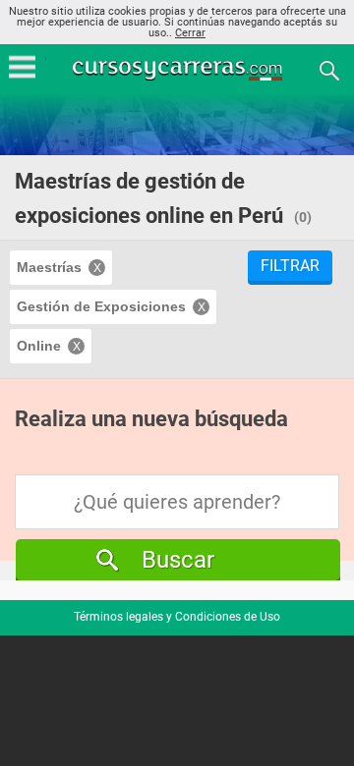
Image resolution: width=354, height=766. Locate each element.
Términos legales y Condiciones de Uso (177, 617)
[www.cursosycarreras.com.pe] (179, 69)
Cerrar (190, 33)
